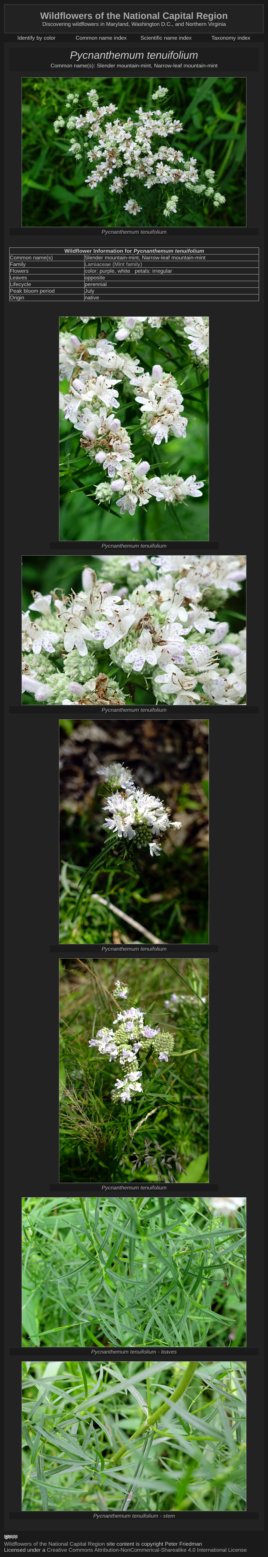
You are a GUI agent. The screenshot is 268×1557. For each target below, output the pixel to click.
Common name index (101, 38)
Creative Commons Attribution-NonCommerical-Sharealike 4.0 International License (147, 1550)
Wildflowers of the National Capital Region (54, 1544)
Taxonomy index (230, 38)
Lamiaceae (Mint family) (113, 264)
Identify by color (36, 38)
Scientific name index (166, 38)
